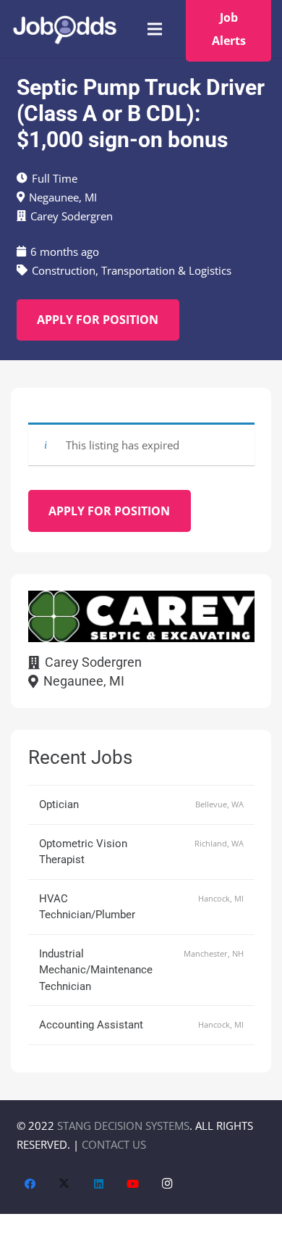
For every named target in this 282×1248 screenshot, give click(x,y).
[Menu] (155, 29)
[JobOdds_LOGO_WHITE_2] (64, 29)
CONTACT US (114, 1144)
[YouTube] (133, 1184)
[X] (64, 1184)
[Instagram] (167, 1184)
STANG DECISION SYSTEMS (123, 1125)
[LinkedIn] (99, 1184)
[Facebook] (30, 1184)
